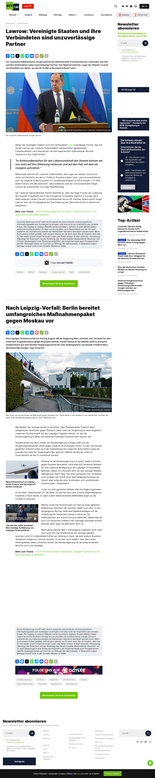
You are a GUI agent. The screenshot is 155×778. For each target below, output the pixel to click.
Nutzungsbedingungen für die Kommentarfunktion (104, 748)
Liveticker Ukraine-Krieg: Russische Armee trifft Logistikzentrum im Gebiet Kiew (133, 229)
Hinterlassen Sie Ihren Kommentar (58, 283)
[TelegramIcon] (122, 6)
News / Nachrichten (25, 684)
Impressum (99, 731)
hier (78, 773)
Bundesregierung (24, 680)
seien (70, 145)
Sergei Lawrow (58, 272)
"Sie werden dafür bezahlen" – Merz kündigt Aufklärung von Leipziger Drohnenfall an (20, 527)
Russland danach (76, 734)
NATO (31, 272)
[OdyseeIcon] (136, 6)
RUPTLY (46, 753)
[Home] (12, 6)
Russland (42, 272)
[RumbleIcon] (131, 6)
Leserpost (89, 15)
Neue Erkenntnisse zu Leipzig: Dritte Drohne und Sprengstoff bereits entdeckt (21, 484)
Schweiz (126, 15)
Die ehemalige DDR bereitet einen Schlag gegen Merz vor (131, 242)
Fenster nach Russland (48, 758)
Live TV (27, 6)
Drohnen (40, 680)
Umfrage (58, 15)
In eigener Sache (102, 754)
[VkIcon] (127, 6)
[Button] (145, 43)
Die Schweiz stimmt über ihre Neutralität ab (133, 141)
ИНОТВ (46, 745)
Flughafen (54, 680)
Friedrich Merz (69, 680)
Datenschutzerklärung (104, 735)
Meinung (43, 15)
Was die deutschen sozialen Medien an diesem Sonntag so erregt (132, 269)
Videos (72, 15)
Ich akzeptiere (130, 51)
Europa (20, 272)
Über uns (98, 742)
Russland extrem (75, 744)
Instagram (19, 761)
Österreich (142, 15)
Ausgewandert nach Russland (77, 739)
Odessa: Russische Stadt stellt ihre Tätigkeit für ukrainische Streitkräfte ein (131, 256)
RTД (45, 749)
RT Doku (72, 748)
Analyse (28, 15)
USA (71, 272)
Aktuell (12, 15)
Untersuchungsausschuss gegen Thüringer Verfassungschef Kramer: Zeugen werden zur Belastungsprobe (130, 285)
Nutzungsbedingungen (104, 738)
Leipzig (84, 680)
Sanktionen (56, 684)
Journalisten (106, 15)
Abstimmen (128, 187)
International (84, 272)
